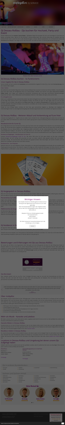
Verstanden (32, 226)
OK (62, 423)
